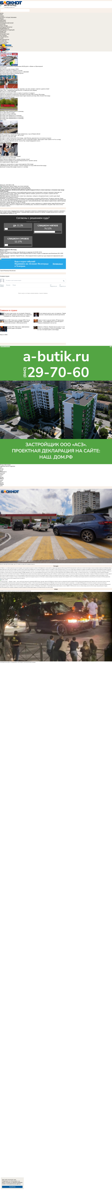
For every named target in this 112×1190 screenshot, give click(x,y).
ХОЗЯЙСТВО (3, 41)
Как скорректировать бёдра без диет (9, 162)
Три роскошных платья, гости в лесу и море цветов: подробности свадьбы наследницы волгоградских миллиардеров (79, 569)
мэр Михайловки (11, 270)
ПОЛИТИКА (3, 32)
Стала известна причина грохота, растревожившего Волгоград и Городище (91, 570)
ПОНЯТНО (12, 1187)
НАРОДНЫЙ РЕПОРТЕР (6, 27)
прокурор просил (15, 211)
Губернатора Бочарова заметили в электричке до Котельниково (88, 576)
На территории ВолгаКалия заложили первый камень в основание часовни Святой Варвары (26, 584)
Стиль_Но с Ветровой (5, 142)
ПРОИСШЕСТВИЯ (4, 34)
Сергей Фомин (3, 270)
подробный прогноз (5, 466)
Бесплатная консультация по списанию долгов (11, 73)
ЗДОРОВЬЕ (3, 20)
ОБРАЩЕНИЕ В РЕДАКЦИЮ (7, 30)
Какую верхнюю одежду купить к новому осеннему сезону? (15, 159)
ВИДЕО (2, 18)
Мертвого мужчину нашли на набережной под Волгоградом (62, 581)
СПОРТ (2, 38)
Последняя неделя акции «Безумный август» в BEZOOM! (14, 72)
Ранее (14, 285)
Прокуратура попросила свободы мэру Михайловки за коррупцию (16, 252)
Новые (2, 285)
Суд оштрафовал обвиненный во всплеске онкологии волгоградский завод (33, 575)
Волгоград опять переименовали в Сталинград (11, 117)
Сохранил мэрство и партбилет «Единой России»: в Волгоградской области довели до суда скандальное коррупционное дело (31, 255)
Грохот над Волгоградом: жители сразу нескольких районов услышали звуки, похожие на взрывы (74, 573)
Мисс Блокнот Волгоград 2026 (7, 74)
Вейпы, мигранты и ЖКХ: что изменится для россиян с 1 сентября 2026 (81, 572)
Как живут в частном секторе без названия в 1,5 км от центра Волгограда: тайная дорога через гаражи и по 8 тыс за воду (30, 139)
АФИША (2, 16)
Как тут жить (3, 119)
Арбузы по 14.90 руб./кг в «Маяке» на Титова (11, 70)
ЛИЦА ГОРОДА (4, 25)
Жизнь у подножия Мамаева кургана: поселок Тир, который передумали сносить (20, 140)
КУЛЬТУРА (2, 24)
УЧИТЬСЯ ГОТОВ (8, 46)
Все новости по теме (5, 69)
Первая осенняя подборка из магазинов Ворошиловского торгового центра (18, 160)
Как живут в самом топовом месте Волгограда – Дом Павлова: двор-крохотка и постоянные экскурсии (25, 138)
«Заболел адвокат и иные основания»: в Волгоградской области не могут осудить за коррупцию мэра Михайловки (28, 253)
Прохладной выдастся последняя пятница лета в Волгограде (41, 587)
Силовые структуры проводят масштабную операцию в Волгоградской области (57, 576)
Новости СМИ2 (3, 334)
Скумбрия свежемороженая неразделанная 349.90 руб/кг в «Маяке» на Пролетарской (21, 582)
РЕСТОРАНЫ (3, 35)
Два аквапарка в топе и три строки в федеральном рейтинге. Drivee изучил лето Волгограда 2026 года (44, 572)
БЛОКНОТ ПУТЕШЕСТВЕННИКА (8, 17)
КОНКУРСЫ (3, 21)
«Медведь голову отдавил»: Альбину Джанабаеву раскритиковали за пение (51, 585)
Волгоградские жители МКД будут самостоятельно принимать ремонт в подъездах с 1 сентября (60, 582)
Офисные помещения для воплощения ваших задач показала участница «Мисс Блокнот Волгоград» (25, 95)
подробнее (12, 466)
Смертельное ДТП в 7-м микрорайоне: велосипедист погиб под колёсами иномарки (19, 662)
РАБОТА (9, 45)
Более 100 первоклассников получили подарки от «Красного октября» (64, 575)
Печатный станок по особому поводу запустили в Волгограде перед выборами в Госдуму (89, 585)
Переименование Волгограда (7, 97)
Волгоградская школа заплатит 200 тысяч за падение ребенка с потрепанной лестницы (64, 584)
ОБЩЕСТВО (3, 31)
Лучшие (8, 285)
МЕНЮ (1, 13)
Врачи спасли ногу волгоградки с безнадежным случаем (22, 585)
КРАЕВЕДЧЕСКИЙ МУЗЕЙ (6, 23)
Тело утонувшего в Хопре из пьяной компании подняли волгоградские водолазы (23, 576)
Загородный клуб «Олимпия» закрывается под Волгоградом (14, 587)
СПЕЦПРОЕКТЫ (4, 37)
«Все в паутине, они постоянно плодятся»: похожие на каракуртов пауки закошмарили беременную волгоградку (50, 570)
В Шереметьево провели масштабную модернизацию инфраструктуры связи (37, 573)
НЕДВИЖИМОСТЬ (4, 28)
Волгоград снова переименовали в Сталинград (11, 118)
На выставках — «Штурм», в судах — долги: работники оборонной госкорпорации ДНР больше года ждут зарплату (25, 581)
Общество (2, 185)
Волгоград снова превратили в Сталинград (10, 115)
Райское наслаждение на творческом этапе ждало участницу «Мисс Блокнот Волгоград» (22, 94)
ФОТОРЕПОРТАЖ (4, 39)
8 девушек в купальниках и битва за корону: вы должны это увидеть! (17, 93)
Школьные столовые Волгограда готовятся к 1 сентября (43, 569)
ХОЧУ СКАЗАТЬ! (4, 42)
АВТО (1, 14)
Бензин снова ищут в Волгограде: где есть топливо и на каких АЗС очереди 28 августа (17, 564)
